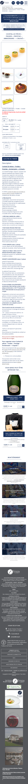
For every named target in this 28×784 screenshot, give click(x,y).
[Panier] (21, 3)
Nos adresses (14, 667)
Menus (14, 589)
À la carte (14, 592)
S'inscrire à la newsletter (14, 654)
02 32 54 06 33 (17, 155)
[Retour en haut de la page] (25, 781)
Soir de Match (14, 468)
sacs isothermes (21, 348)
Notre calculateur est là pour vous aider (14, 29)
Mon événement (14, 607)
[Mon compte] (18, 3)
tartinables (10, 351)
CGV (2, 670)
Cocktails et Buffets (14, 596)
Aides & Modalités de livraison (14, 664)
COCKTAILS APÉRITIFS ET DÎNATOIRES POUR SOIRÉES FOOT (15, 480)
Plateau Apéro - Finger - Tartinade (14, 582)
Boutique (8, 7)
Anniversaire (10, 8)
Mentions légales (8, 670)
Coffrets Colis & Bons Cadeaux (14, 615)
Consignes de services (14, 661)
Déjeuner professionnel (14, 549)
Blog (14, 657)
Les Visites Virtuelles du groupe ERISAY (14, 577)
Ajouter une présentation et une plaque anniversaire (12, 137)
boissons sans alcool (17, 349)
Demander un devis (14, 651)
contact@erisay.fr (15, 636)
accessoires (5, 353)
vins (3, 351)
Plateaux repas (14, 601)
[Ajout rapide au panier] (23, 407)
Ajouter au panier (10, 159)
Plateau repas (14, 531)
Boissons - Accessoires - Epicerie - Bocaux (14, 611)
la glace (6, 349)
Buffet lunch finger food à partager (14, 491)
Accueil (3, 7)
